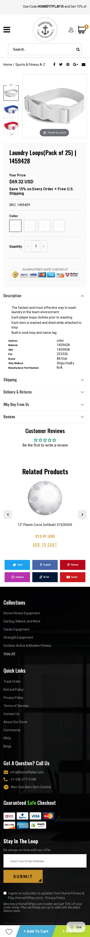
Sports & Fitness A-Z (30, 64)
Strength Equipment (18, 637)
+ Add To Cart (36, 931)
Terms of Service (15, 706)
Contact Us (11, 714)
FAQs (7, 738)
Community (12, 730)
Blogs (7, 746)
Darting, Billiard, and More (21, 621)
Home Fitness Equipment (21, 613)
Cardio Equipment (16, 629)
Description (12, 295)
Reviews (9, 416)
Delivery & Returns (17, 392)
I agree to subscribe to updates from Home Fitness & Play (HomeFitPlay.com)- (46, 895)
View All (9, 654)
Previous (7, 514)
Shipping (10, 379)
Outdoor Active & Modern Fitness (27, 645)
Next (82, 514)
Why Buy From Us (16, 404)
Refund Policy (13, 689)
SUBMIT (23, 876)
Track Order (12, 681)
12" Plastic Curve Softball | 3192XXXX (45, 525)
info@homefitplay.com (27, 772)
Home (7, 64)
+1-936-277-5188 (23, 779)
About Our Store (15, 722)
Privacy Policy (13, 698)
